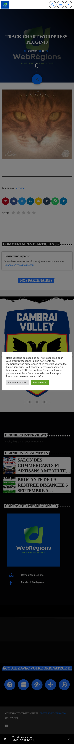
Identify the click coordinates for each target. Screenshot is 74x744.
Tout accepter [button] (40, 382)
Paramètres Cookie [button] (17, 382)
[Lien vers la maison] (5, 5)
